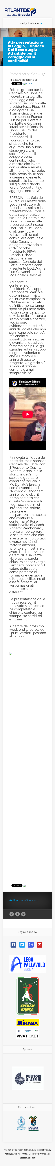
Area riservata (20, 1154)
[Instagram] (31, 945)
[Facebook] (13, 945)
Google (11, 914)
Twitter (23, 914)
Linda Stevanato (28, 900)
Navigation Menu (29, 23)
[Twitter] (22, 945)
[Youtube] (39, 945)
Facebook (17, 914)
